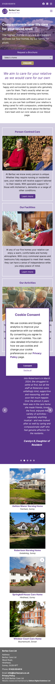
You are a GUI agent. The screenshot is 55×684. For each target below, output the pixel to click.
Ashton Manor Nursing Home (27, 506)
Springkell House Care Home (27, 594)
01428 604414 (8, 4)
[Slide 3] (31, 460)
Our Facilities (27, 207)
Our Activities (27, 282)
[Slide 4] (34, 460)
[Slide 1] (24, 460)
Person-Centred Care (27, 131)
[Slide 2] (27, 460)
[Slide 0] (21, 460)
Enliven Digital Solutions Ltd (39, 681)
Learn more (27, 196)
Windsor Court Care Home (28, 638)
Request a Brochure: (27, 52)
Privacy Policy (8, 675)
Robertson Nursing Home (27, 550)
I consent (27, 366)
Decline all (28, 370)
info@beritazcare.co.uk (18, 673)
